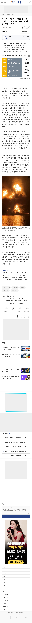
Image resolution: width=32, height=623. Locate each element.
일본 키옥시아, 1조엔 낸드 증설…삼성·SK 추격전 (14, 303)
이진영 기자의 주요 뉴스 (8, 296)
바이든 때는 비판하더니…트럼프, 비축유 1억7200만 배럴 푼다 (16, 273)
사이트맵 (26, 617)
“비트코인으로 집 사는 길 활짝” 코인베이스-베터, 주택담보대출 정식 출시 (16, 280)
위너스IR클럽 (5, 609)
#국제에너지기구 (6, 287)
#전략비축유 (15, 287)
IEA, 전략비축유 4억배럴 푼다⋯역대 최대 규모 (14, 275)
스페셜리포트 (5, 603)
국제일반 (12, 14)
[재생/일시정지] (4, 37)
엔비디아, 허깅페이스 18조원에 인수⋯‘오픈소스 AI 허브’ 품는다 (15, 298)
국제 (8, 14)
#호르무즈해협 (6, 290)
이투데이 (3, 14)
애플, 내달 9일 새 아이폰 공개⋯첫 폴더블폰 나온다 (15, 300)
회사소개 (5, 617)
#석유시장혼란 (15, 290)
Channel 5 (5, 606)
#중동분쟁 (22, 287)
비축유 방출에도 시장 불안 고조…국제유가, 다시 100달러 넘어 (16, 277)
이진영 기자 (4, 31)
